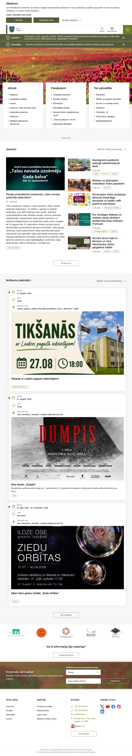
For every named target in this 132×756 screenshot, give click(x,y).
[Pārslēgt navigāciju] (127, 29)
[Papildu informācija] (83, 726)
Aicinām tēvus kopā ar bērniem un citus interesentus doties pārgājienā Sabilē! (104, 243)
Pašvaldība (10, 714)
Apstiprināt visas (46, 20)
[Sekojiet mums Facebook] (113, 707)
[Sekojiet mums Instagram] (119, 707)
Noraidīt (19, 20)
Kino (14, 496)
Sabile (96, 174)
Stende (105, 174)
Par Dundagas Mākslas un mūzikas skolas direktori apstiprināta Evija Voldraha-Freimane (107, 219)
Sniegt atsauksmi (66, 655)
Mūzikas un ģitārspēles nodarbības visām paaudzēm (108, 182)
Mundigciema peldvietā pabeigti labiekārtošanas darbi (106, 163)
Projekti (9, 710)
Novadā (114, 174)
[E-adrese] (76, 726)
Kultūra (15, 601)
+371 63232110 (81, 706)
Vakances (10, 706)
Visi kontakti (84, 734)
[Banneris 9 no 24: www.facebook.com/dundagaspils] (91, 632)
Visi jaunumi (66, 263)
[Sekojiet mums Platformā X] (102, 707)
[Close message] (123, 38)
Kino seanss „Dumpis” (23, 484)
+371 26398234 (81, 710)
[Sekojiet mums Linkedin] (102, 712)
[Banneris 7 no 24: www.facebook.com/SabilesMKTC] (41, 632)
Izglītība (114, 231)
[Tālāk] (122, 632)
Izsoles (9, 718)
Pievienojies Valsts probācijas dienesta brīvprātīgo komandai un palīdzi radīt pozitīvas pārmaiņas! (109, 199)
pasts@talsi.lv (79, 714)
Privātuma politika (44, 706)
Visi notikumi (66, 615)
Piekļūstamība (43, 710)
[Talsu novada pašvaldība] (15, 29)
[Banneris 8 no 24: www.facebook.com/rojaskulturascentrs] (66, 632)
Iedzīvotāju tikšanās (19, 387)
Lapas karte (42, 714)
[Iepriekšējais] (10, 632)
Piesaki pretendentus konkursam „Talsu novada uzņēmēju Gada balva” (33, 196)
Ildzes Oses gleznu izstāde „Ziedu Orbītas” (35, 593)
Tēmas (71, 672)
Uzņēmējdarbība (13, 248)
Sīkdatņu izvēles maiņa (46, 718)
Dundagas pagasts (100, 231)
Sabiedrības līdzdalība (111, 208)
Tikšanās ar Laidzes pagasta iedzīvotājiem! (35, 378)
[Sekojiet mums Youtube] (108, 706)
